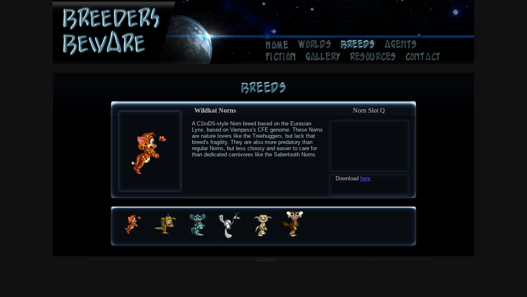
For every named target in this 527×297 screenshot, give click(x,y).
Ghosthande (266, 259)
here (365, 178)
